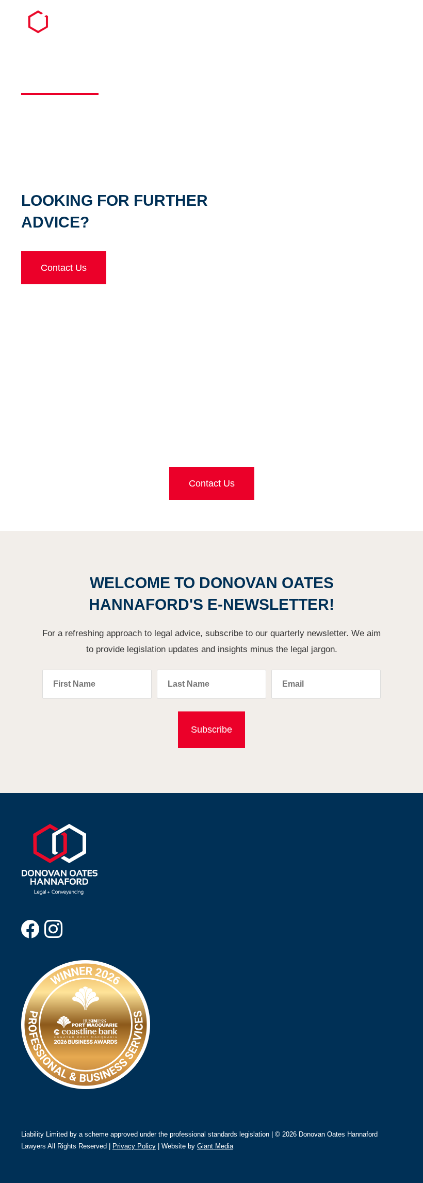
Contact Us (64, 268)
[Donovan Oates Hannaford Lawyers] (44, 31)
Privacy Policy (134, 1146)
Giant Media (215, 1146)
